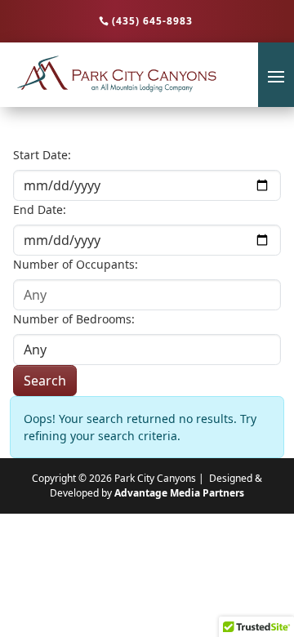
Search (45, 381)
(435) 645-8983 (152, 21)
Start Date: (42, 155)
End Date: (39, 209)
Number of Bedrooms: (74, 319)
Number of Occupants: (75, 264)
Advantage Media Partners (179, 493)
